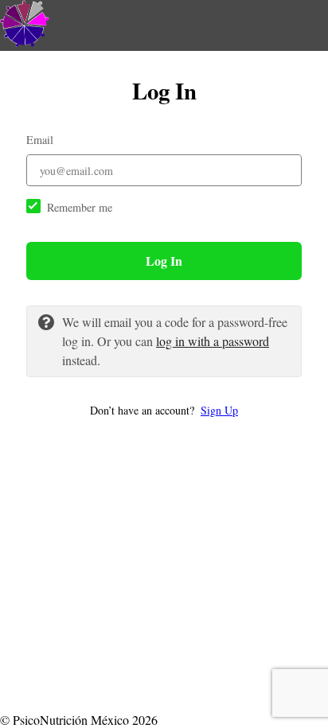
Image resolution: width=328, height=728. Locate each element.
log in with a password (212, 341)
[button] (164, 410)
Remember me (79, 207)
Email (39, 139)
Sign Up (219, 410)
